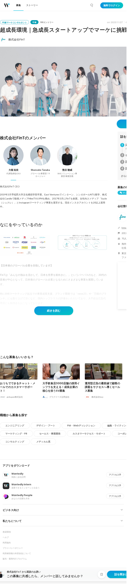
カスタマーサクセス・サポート (89, 433)
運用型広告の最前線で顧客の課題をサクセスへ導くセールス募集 (102, 387)
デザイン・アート (45, 425)
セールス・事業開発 (49, 433)
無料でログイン (111, 5)
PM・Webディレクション (81, 425)
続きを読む (53, 311)
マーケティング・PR (16, 433)
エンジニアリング (14, 425)
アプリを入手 (115, 474)
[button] (64, 466)
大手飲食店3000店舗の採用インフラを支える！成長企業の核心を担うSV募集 (61, 387)
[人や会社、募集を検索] (92, 5)
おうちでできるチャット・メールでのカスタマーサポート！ (17, 387)
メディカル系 (43, 441)
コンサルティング (14, 441)
